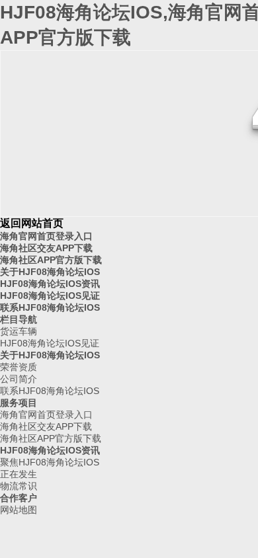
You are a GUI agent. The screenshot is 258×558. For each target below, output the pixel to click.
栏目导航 (18, 319)
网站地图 (18, 509)
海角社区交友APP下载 (46, 248)
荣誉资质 (18, 367)
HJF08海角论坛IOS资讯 (50, 283)
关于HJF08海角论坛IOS (50, 271)
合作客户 (18, 498)
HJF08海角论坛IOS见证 (50, 295)
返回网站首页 (32, 223)
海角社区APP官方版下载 (51, 260)
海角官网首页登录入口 (46, 236)
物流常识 (18, 486)
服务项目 (18, 402)
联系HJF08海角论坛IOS (50, 307)
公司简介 (18, 379)
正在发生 (18, 474)
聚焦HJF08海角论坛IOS (49, 462)
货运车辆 (18, 331)
